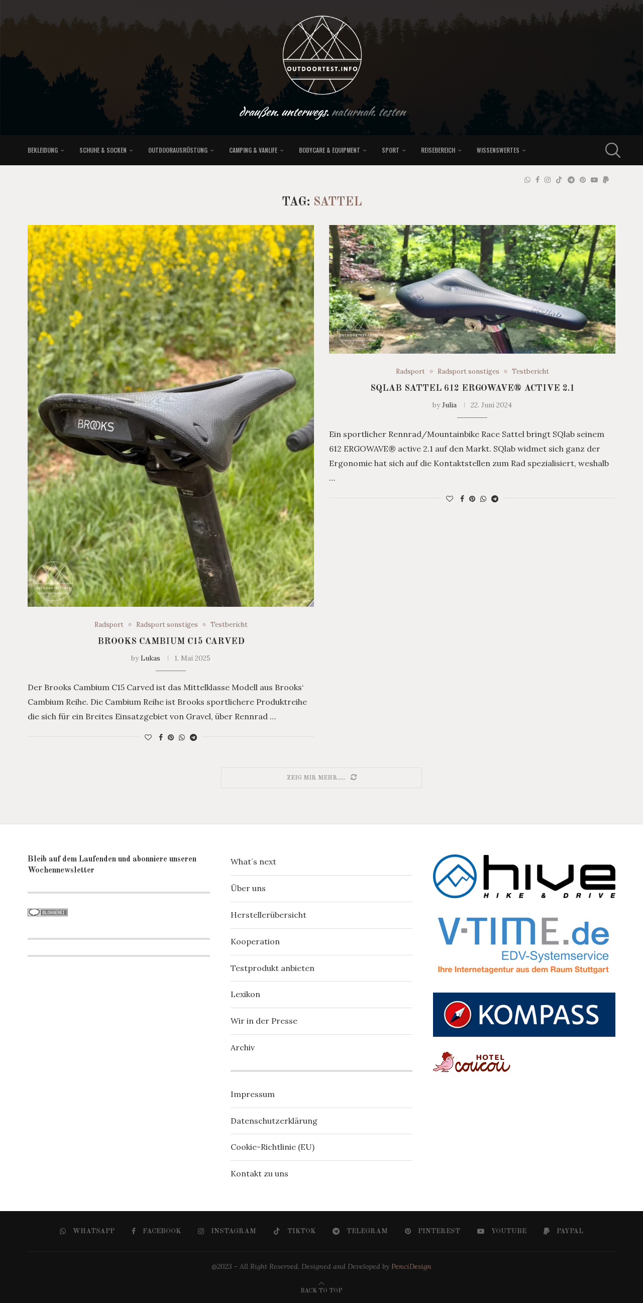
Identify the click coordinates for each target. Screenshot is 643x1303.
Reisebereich (438, 150)
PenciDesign (411, 1266)
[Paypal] (606, 179)
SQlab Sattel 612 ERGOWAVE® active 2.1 (472, 388)
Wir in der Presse (264, 1021)
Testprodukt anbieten (272, 968)
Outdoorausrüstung (177, 150)
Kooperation (255, 941)
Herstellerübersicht (268, 915)
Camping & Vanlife (253, 150)
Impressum (253, 1094)
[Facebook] (537, 179)
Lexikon (245, 994)
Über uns (248, 888)
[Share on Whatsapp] (182, 737)
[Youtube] (594, 179)
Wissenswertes (498, 150)
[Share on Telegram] (193, 737)
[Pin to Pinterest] (171, 737)
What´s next (253, 861)
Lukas (150, 658)
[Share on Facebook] (161, 737)
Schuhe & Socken (103, 150)
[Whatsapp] (527, 179)
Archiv (243, 1047)
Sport (390, 150)
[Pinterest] (583, 179)
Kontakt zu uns (259, 1173)
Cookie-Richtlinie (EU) (272, 1147)
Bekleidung (43, 150)
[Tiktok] (559, 179)
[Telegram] (571, 179)
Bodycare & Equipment (329, 150)
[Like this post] (148, 737)
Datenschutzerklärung (274, 1121)
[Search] (610, 150)
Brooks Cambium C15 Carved (171, 641)
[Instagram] (548, 179)
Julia (449, 404)
